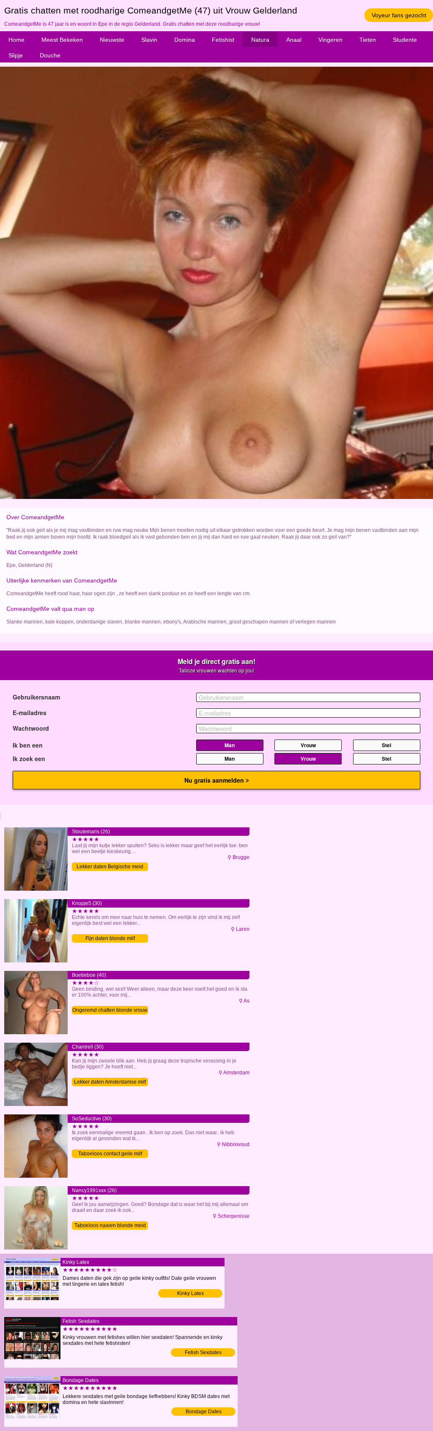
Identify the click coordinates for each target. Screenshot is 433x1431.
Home (16, 39)
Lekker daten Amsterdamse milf (110, 1082)
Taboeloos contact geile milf (110, 1154)
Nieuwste (112, 39)
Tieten (367, 39)
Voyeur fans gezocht (399, 15)
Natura (260, 39)
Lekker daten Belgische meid (110, 867)
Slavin (149, 39)
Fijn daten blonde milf (110, 938)
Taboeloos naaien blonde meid (110, 1225)
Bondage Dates (204, 1412)
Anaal (293, 39)
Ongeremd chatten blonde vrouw (110, 1010)
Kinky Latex (190, 1293)
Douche (50, 55)
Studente (405, 39)
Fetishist (223, 39)
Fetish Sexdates (203, 1352)
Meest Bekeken (62, 39)
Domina (184, 39)
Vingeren (330, 39)
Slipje (15, 55)
